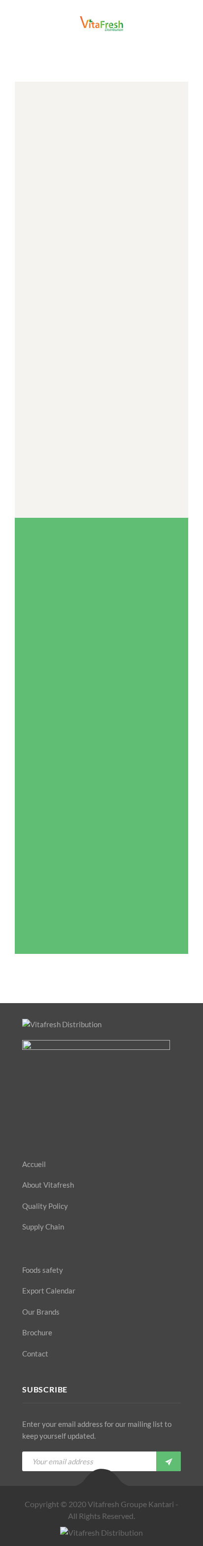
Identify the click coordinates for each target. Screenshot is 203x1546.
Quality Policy (45, 1205)
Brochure (37, 1332)
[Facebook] (25, 1130)
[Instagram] (77, 1130)
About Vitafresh (48, 1184)
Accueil (34, 1164)
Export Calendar (48, 1290)
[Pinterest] (60, 1130)
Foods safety (42, 1269)
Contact (35, 1353)
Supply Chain (43, 1226)
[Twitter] (42, 1130)
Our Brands (41, 1311)
